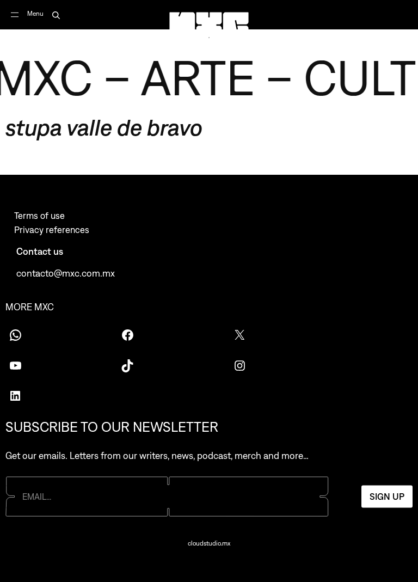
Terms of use (39, 215)
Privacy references (51, 229)
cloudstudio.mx (209, 543)
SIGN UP (387, 496)
